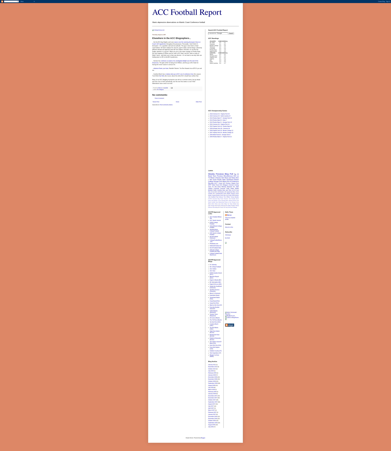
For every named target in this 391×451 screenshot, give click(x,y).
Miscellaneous (228, 176)
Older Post (199, 102)
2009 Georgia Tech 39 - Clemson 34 (220, 128)
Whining (223, 186)
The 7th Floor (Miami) (216, 320)
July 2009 (211, 371)
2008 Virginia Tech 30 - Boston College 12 (221, 130)
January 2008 (212, 393)
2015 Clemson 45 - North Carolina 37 (220, 116)
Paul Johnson (219, 197)
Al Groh (213, 192)
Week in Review (215, 178)
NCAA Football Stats (215, 248)
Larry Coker (221, 203)
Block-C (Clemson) (215, 293)
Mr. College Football (215, 267)
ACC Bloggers (160, 89)
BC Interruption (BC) (215, 282)
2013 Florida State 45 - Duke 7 (218, 120)
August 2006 (211, 424)
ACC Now (212, 271)
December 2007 (212, 396)
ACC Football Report (187, 11)
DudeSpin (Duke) (214, 295)
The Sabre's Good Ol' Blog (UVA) (215, 342)
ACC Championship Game (219, 193)
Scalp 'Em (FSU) (214, 303)
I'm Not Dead (216, 186)
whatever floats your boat (160, 68)
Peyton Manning (221, 205)
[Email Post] (171, 87)
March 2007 (211, 410)
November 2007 (212, 398)
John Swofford (212, 197)
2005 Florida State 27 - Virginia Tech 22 (221, 136)
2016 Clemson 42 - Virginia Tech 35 (220, 114)
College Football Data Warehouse (216, 254)
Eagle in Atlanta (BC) (215, 280)
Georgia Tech (218, 181)
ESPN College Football (214, 223)
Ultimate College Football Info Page (215, 250)
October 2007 (212, 400)
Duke (227, 188)
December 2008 (212, 377)
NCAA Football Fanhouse (214, 237)
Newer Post (156, 102)
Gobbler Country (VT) (216, 351)
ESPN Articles (235, 195)
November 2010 (212, 366)
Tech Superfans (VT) (215, 353)
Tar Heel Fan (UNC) (215, 322)
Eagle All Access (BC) (216, 284)
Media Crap (236, 203)
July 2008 (211, 387)
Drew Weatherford (220, 202)
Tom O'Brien (227, 197)
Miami (224, 181)
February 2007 (212, 412)
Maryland (229, 186)
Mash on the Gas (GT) (216, 305)
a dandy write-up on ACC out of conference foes (179, 74)
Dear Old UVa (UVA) (215, 345)
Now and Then (226, 190)
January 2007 (212, 414)
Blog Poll (229, 174)
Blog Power (220, 198)
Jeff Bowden (221, 192)
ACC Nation (213, 269)
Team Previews (218, 176)
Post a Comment (159, 98)
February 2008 (212, 391)
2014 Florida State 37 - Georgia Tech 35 (221, 118)
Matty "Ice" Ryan (228, 203)
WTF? (209, 185)
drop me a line (229, 227)
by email (227, 238)
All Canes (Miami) (215, 318)
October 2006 (212, 420)
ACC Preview (227, 183)
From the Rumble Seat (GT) (214, 308)
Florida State (221, 179)
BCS (216, 192)
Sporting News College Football (214, 230)
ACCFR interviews (212, 198)
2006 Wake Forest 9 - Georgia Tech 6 (220, 134)
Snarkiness (230, 179)
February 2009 (212, 373)
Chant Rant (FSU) (215, 301)
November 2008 (212, 379)
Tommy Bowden (235, 197)
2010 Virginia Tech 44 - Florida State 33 (221, 126)
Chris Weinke (214, 200)
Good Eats (223, 195)
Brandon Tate (227, 198)
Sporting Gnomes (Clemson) (214, 290)
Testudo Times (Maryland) (214, 315)
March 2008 (211, 389)
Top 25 (236, 174)
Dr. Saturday (213, 264)
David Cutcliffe (211, 202)
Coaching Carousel (219, 188)
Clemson (231, 185)
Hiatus (232, 188)
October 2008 (212, 381)
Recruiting (215, 207)
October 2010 (212, 369)
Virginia (210, 188)
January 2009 (212, 375)
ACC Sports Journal (215, 220)
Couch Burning (221, 200)
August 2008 (211, 385)
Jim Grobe (228, 195)
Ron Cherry (220, 207)
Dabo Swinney (229, 200)
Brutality (233, 198)
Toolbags (235, 207)
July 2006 (211, 427)
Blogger (203, 438)
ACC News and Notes (228, 178)
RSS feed (228, 235)
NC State (236, 186)
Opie (209, 205)
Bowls (210, 176)
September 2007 (212, 402)
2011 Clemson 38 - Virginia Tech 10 (220, 124)
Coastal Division (216, 195)
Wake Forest (215, 185)
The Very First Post (228, 207)
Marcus (229, 215)
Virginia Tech (235, 183)
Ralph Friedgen (231, 205)
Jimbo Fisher (214, 203)
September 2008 (212, 383)
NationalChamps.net (215, 245)
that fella (161, 76)
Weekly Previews (216, 174)
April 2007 (211, 408)
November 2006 (212, 418)
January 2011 (212, 364)
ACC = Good (218, 183)
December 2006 (212, 416)
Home (177, 102)
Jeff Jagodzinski (228, 192)
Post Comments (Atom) (166, 105)
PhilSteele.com (214, 243)
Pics (227, 205)
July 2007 (211, 406)
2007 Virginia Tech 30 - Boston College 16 (221, 132)
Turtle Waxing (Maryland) (213, 311)
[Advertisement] (176, 112)
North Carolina (217, 190)
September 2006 (212, 422)
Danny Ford (236, 200)
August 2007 (211, 404)
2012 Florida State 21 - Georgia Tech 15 (221, 122)
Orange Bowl (214, 205)
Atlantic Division (231, 193)
